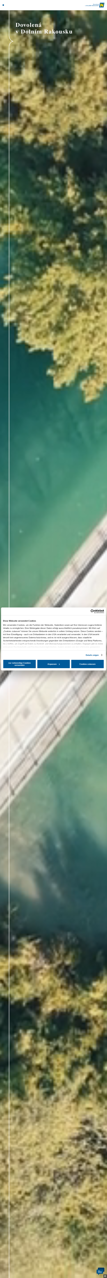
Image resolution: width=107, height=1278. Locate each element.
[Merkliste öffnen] (10, 5)
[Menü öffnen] (3, 5)
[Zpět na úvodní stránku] (94, 5)
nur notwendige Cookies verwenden (19, 664)
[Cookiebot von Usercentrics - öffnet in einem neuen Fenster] (92, 611)
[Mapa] (8, 5)
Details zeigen (92, 655)
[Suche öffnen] (13, 5)
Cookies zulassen (87, 664)
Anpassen (52, 664)
